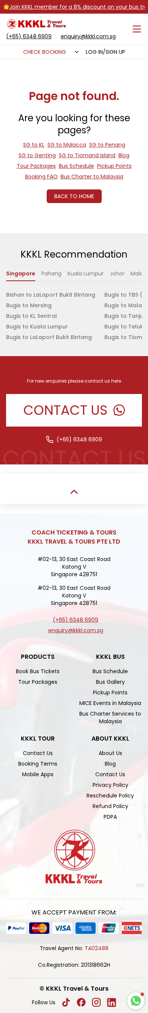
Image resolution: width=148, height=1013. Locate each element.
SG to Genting (37, 155)
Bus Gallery (110, 682)
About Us (110, 753)
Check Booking (44, 52)
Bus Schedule (76, 166)
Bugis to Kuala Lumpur (37, 326)
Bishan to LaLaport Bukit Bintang (50, 295)
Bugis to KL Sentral (31, 316)
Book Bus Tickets (38, 671)
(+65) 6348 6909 (29, 36)
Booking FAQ (41, 176)
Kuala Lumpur (86, 273)
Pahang (51, 273)
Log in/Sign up (105, 52)
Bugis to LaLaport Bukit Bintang (49, 337)
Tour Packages (36, 166)
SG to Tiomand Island (87, 155)
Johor (117, 273)
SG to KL (33, 145)
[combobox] (76, 52)
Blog (123, 155)
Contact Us (38, 753)
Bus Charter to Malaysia (92, 176)
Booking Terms (37, 764)
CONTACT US (65, 410)
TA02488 (97, 948)
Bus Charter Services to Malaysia (110, 717)
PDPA (110, 817)
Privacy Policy (110, 785)
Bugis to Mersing (29, 305)
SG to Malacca (66, 145)
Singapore (20, 273)
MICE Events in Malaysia (110, 703)
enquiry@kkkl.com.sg (88, 36)
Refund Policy (110, 806)
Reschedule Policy (110, 795)
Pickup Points (114, 166)
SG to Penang (107, 145)
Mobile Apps (38, 774)
